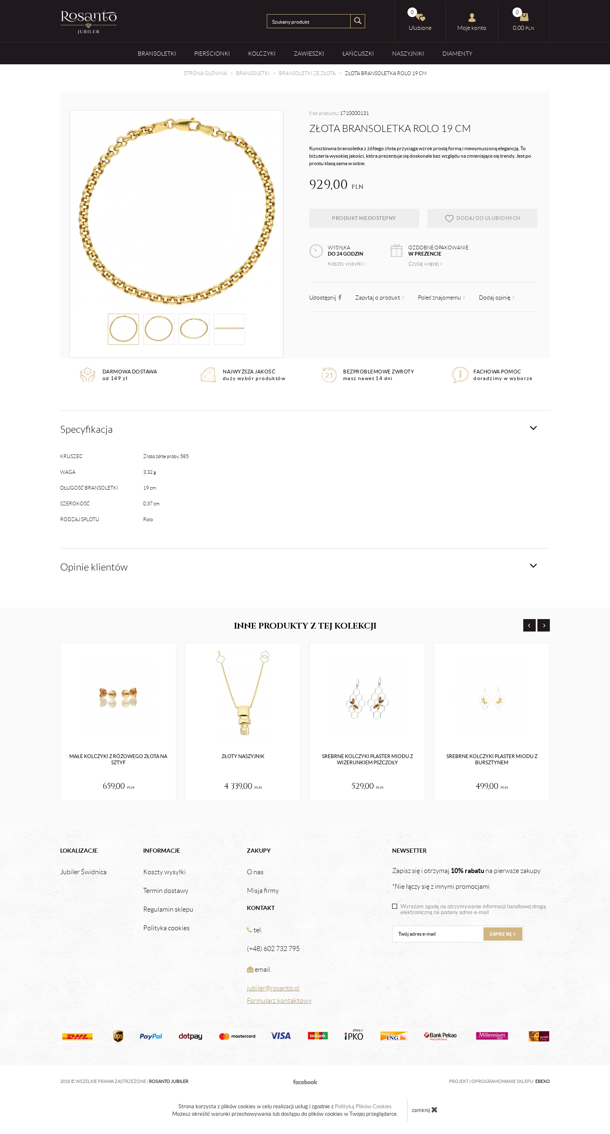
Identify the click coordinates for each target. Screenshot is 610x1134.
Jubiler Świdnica (83, 872)
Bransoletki (157, 53)
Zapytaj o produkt (378, 297)
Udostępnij (323, 297)
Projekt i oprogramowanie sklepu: (499, 1081)
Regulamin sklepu (168, 909)
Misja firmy (263, 891)
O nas (255, 872)
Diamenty (457, 53)
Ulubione (420, 20)
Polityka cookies (166, 928)
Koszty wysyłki (346, 264)
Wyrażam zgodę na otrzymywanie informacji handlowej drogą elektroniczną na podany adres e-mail (473, 909)
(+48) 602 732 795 (273, 948)
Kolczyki (262, 53)
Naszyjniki (408, 53)
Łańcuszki (358, 53)
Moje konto (471, 27)
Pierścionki (212, 53)
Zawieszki (309, 53)
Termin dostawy (165, 891)
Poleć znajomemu (440, 297)
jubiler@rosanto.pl (273, 988)
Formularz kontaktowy (279, 1000)
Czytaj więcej (424, 264)
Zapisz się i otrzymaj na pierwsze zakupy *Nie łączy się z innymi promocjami (466, 878)
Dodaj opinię (495, 297)
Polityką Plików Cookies (363, 1106)
